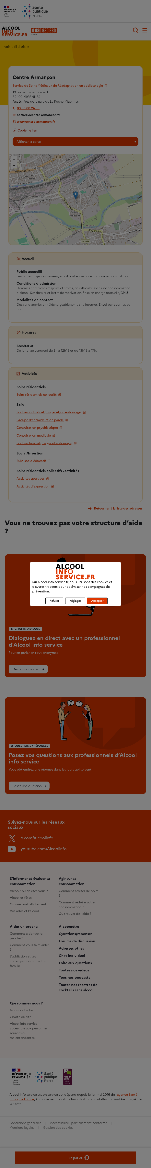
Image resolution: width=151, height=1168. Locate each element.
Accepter (97, 601)
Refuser (54, 601)
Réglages (75, 601)
